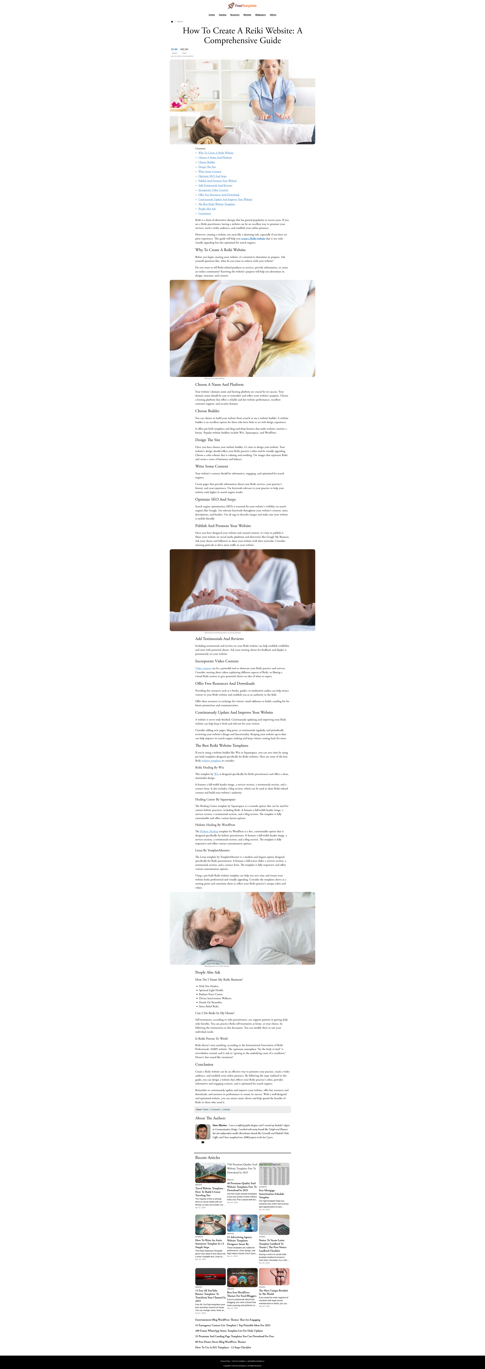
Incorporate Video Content (213, 190)
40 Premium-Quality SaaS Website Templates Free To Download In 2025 (242, 1187)
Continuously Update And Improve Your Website (225, 199)
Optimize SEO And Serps (212, 176)
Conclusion (204, 213)
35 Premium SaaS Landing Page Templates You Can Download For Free (234, 1336)
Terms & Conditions (239, 1361)
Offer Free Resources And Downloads (218, 195)
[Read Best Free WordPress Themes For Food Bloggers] (242, 1277)
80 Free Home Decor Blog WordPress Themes (220, 1342)
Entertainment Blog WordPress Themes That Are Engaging (227, 1320)
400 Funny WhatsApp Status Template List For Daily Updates (229, 1331)
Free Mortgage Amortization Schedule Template (271, 1194)
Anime (212, 15)
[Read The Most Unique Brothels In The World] (274, 1276)
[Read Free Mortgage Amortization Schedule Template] (274, 1174)
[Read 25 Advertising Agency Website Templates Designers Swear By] (242, 1223)
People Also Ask (207, 209)
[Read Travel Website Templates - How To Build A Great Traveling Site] (210, 1173)
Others (273, 15)
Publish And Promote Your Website (217, 181)
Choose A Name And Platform (215, 157)
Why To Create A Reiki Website (216, 153)
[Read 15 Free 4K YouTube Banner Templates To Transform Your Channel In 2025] (210, 1276)
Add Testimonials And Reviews (215, 185)
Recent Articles (207, 1157)
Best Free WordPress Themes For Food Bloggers (242, 1294)
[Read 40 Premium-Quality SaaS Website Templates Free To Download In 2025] (242, 1170)
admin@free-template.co (255, 1361)
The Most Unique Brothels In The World (273, 1292)
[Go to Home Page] (172, 21)
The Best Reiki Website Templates (216, 204)
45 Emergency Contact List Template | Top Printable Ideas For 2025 (232, 1325)
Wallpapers (260, 15)
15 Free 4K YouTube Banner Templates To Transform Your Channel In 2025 (210, 1296)
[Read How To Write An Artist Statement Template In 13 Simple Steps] (210, 1225)
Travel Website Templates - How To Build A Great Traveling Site (210, 1192)
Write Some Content (209, 171)
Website (247, 15)
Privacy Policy (225, 1361)
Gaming (222, 15)
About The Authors (210, 1118)
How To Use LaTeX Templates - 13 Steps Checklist (223, 1347)
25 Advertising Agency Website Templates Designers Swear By (239, 1241)
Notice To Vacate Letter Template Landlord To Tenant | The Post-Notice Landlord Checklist (272, 1246)
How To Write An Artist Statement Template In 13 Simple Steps (209, 1244)
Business (234, 15)
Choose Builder (206, 162)
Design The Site (207, 167)
